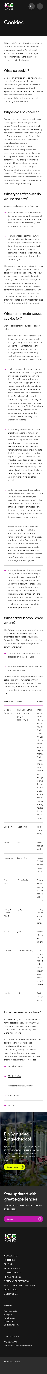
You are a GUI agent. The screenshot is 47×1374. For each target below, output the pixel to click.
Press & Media (12, 1268)
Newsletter (11, 1256)
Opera (11, 1105)
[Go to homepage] (9, 6)
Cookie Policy (12, 1273)
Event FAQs (10, 1290)
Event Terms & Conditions (19, 1285)
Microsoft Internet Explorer (20, 1085)
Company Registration (17, 1281)
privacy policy (10, 1208)
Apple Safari (13, 1095)
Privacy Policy (12, 1277)
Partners (9, 1260)
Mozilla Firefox (14, 1076)
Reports (9, 1264)
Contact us (11, 1294)
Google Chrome (15, 1066)
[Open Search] (31, 6)
